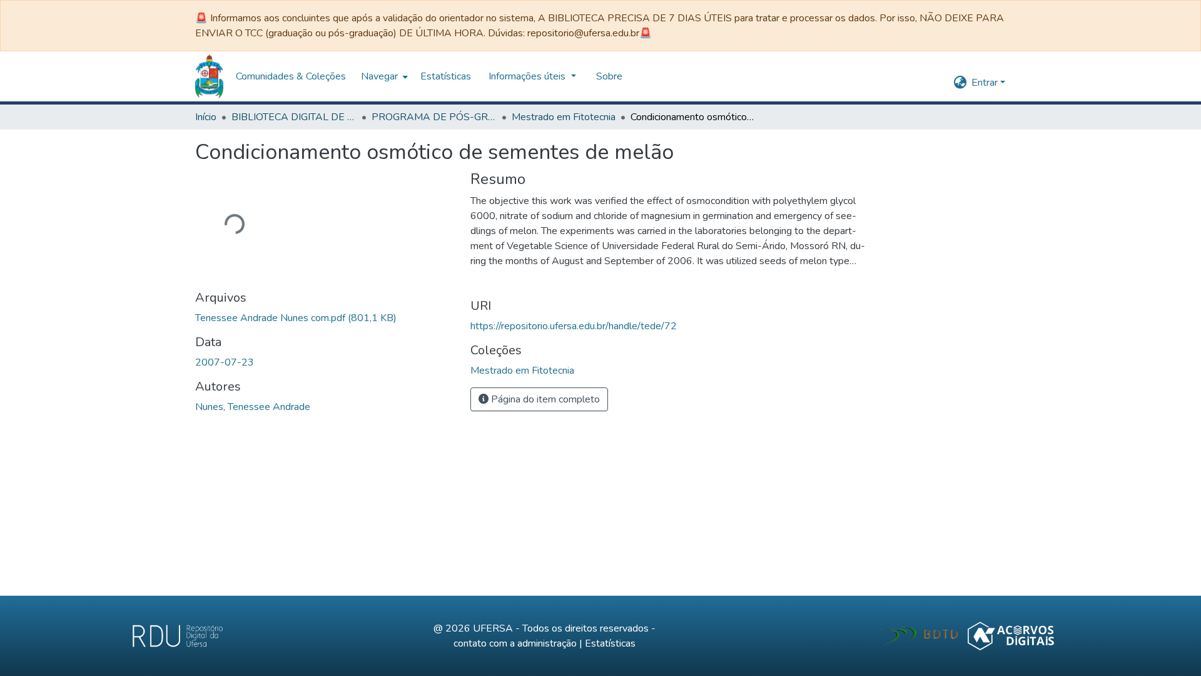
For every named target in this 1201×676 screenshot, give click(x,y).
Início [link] (205, 117)
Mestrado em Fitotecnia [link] (564, 117)
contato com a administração (515, 643)
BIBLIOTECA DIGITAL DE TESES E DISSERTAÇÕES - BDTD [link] (294, 117)
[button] (959, 83)
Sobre (330, 76)
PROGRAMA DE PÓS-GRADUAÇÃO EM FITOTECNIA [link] (434, 117)
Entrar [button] (985, 83)
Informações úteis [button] (250, 76)
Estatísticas (610, 643)
